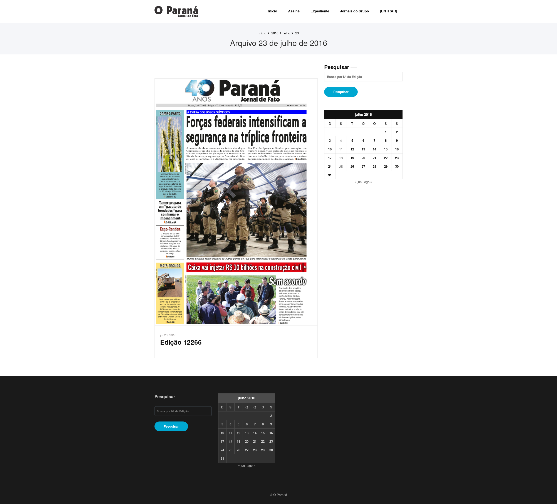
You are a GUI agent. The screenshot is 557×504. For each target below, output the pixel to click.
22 (386, 157)
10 (330, 149)
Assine (294, 10)
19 (352, 157)
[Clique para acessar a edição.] (236, 202)
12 (352, 149)
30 (397, 166)
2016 (274, 33)
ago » (368, 181)
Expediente (319, 10)
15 (386, 149)
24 (330, 166)
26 (352, 166)
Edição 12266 (181, 342)
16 (397, 149)
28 (374, 166)
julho (287, 33)
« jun (358, 181)
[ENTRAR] (388, 10)
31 (330, 175)
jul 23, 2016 (168, 335)
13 (363, 149)
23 (297, 33)
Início (272, 10)
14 (374, 149)
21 (374, 157)
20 (363, 157)
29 (386, 166)
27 (363, 166)
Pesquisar (336, 67)
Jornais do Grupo (354, 10)
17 (330, 157)
